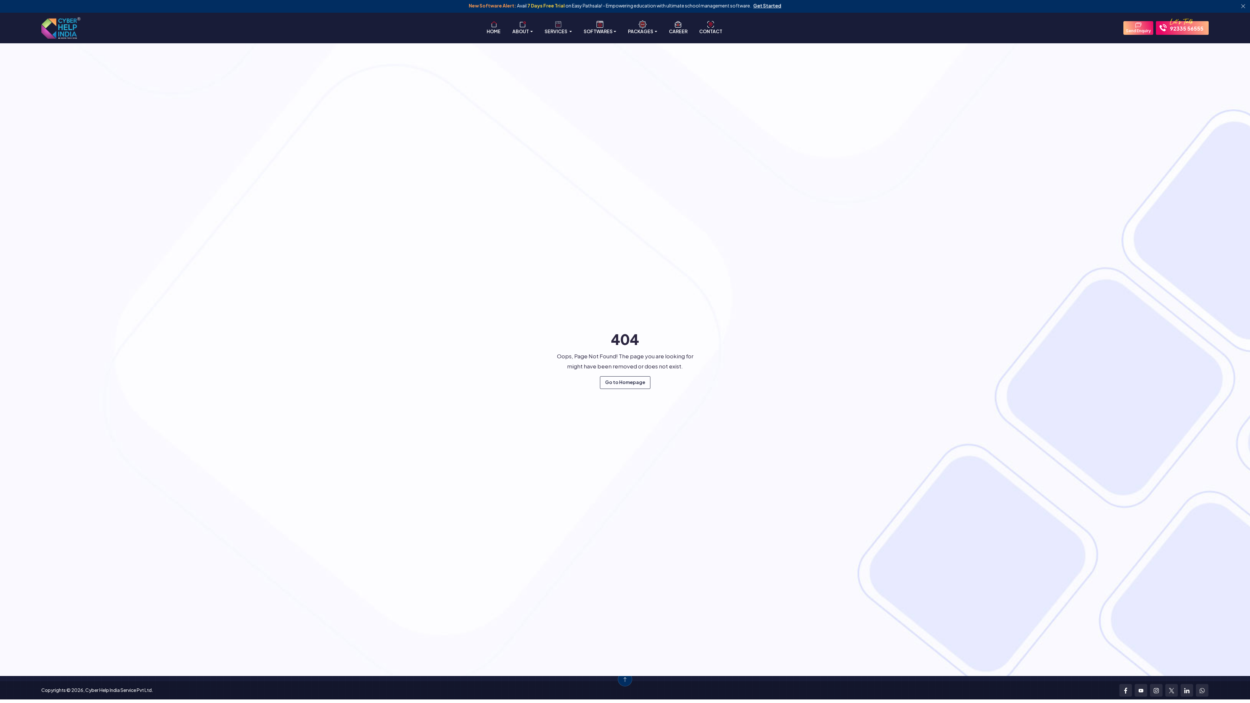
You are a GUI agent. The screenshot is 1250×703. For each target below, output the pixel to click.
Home (494, 31)
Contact (710, 31)
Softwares (598, 31)
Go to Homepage (625, 382)
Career (678, 31)
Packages (640, 31)
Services (556, 31)
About (520, 31)
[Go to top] (625, 679)
